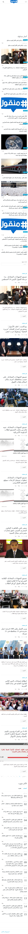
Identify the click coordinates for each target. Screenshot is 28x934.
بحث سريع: (24, 261)
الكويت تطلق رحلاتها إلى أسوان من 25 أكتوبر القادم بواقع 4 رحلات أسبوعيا (14, 914)
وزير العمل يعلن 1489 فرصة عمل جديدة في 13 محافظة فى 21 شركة (14, 631)
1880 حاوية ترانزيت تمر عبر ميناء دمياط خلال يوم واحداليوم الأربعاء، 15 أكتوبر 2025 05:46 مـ (16, 117)
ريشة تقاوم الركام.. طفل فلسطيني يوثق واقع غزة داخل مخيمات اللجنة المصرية (14, 880)
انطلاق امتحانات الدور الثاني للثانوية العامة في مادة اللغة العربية (16, 683)
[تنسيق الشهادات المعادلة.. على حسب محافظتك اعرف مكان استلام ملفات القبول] (14, 397)
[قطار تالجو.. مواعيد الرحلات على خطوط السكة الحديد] (14, 166)
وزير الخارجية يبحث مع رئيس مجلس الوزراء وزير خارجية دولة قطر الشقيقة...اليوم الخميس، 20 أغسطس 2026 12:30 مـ (14, 239)
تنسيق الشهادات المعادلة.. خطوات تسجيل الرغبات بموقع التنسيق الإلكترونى (15, 480)
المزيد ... (24, 316)
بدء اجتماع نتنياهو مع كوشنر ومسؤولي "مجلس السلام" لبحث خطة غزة (14, 804)
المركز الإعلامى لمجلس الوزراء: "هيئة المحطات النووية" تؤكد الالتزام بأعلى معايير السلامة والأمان (15, 889)
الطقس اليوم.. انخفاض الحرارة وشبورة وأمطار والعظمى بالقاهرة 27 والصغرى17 (14, 253)
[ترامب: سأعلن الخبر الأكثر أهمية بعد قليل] (14, 40)
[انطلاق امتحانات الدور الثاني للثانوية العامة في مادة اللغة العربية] (14, 701)
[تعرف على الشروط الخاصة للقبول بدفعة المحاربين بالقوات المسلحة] (14, 123)
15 (1, 776)
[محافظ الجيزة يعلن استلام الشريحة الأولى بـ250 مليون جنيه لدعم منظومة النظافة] (14, 77)
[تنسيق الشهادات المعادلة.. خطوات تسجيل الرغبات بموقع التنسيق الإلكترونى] (14, 498)
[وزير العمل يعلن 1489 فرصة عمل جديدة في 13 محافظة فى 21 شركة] (14, 649)
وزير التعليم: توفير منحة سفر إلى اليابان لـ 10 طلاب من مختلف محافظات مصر (14, 854)
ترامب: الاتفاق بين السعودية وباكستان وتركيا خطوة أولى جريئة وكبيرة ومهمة (14, 872)
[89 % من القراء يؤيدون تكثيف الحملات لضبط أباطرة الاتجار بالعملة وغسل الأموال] (14, 752)
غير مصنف (24, 273)
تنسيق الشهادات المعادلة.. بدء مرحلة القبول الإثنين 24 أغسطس (15, 68)
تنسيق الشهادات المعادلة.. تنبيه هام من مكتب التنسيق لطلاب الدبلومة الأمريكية (15, 429)
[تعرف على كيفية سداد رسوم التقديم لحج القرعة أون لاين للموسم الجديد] (14, 188)
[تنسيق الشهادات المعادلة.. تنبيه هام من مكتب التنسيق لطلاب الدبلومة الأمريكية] (14, 448)
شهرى (19, 788)
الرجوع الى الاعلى (5, 931)
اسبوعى (25, 788)
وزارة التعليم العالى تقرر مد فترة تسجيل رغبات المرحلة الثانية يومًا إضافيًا (14, 796)
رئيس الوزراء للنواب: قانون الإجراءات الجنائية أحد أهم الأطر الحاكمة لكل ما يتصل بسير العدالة (14, 214)
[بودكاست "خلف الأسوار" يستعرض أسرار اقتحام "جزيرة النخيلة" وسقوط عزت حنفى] (14, 347)
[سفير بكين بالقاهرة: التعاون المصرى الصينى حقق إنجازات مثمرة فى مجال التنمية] (14, 548)
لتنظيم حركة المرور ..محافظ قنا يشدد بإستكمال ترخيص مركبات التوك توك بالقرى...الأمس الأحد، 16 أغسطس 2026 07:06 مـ (16, 863)
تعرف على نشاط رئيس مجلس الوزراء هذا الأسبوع (15, 93)
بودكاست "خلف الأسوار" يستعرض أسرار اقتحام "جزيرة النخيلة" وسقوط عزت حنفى (15, 329)
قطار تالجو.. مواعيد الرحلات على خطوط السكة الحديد (14, 177)
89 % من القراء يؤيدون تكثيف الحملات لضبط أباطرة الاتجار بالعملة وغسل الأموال (15, 733)
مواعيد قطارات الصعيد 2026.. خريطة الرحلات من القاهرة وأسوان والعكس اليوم (14, 898)
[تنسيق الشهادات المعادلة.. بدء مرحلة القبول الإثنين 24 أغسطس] (14, 56)
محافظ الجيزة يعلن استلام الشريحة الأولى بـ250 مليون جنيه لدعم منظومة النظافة (14, 83)
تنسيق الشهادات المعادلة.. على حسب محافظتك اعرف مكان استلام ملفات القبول (15, 379)
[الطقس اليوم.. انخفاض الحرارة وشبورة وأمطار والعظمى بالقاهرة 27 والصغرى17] (14, 246)
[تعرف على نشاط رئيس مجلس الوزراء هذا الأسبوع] (14, 89)
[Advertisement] (14, 18)
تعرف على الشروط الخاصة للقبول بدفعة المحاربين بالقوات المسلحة (15, 130)
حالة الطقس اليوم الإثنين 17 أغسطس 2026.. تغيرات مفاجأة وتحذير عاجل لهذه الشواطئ (14, 906)
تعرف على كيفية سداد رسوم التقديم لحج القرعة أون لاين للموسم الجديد (15, 201)
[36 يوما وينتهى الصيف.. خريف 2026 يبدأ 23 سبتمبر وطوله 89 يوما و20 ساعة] (14, 141)
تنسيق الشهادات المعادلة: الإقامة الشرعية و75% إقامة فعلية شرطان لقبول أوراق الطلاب (14, 580)
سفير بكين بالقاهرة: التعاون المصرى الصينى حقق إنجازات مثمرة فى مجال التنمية (15, 530)
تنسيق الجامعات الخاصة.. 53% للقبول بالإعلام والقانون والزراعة (14, 836)
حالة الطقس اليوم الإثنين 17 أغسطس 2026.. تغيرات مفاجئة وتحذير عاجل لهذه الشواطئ (14, 820)
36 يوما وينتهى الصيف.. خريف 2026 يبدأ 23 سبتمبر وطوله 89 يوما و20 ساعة (15, 154)
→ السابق (24, 776)
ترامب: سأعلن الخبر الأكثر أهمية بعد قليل (17, 45)
